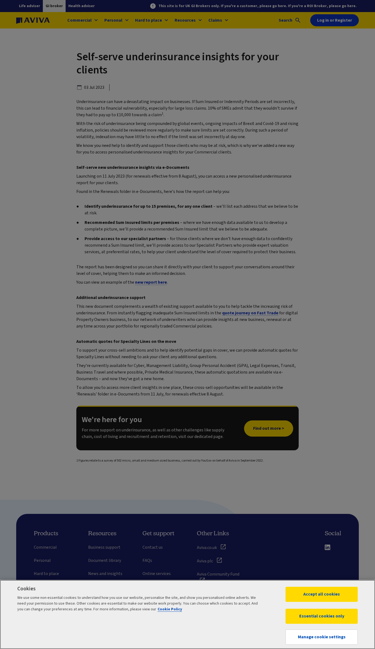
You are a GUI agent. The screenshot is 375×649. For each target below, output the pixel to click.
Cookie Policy (170, 609)
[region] (187, 614)
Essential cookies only (321, 616)
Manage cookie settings (322, 637)
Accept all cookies (321, 594)
